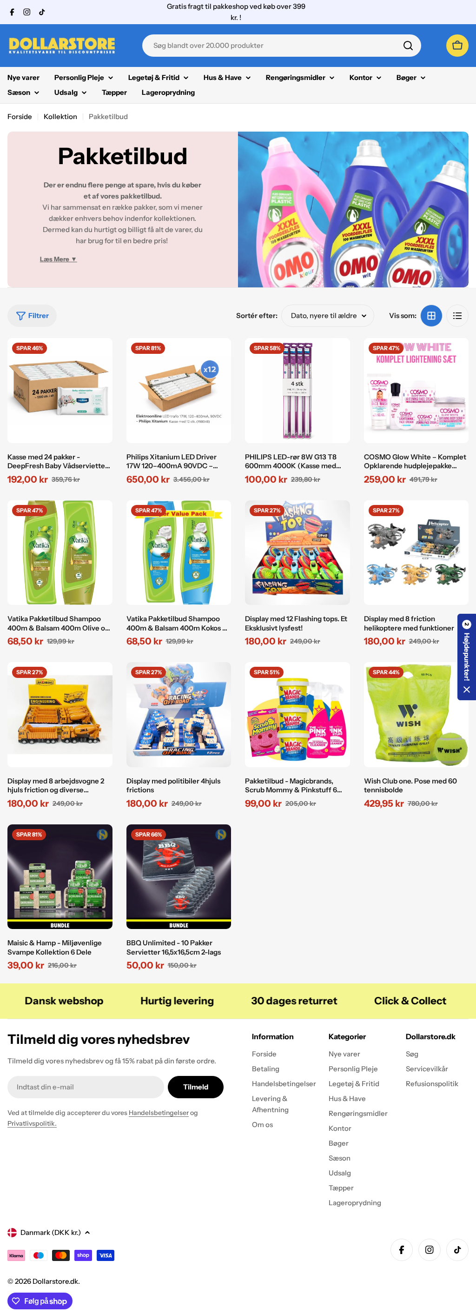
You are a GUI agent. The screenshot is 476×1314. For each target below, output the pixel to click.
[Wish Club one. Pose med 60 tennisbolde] (416, 714)
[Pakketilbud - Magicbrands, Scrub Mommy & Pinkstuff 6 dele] (297, 714)
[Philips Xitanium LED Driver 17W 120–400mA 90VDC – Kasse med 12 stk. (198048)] (178, 390)
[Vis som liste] (457, 316)
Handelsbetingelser (159, 1112)
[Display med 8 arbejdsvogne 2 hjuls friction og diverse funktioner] (59, 714)
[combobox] (281, 45)
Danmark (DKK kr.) (50, 1232)
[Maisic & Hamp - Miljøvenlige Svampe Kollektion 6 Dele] (59, 876)
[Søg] (408, 45)
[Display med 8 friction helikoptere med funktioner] (416, 552)
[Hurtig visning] (99, 358)
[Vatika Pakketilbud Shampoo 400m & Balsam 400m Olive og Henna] (59, 552)
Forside (19, 116)
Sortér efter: (257, 315)
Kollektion (60, 116)
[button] (466, 657)
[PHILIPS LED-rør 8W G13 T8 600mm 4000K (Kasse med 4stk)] (297, 390)
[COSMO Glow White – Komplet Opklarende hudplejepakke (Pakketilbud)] (416, 390)
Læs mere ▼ (58, 259)
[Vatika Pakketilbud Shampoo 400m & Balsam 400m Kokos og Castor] (178, 552)
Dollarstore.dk (55, 1281)
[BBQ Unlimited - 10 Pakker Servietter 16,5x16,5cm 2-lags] (178, 876)
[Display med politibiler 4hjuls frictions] (178, 714)
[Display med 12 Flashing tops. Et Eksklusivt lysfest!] (297, 552)
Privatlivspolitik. (32, 1123)
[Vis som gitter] (431, 316)
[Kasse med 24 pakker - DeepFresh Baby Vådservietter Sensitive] (59, 390)
